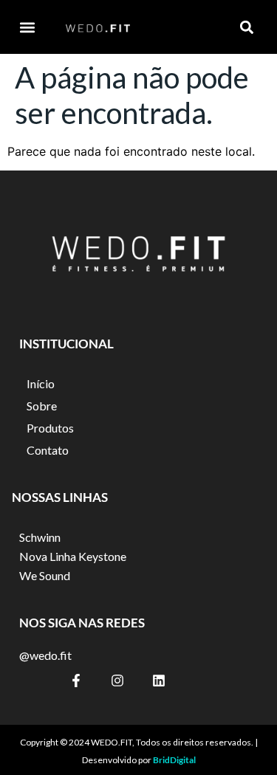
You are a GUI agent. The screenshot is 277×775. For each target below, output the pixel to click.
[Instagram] (117, 680)
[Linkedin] (159, 680)
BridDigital (174, 759)
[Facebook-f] (76, 680)
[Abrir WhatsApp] (240, 737)
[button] (27, 27)
